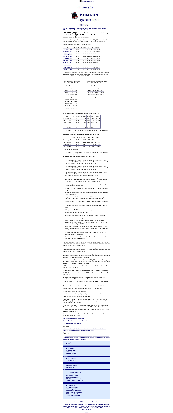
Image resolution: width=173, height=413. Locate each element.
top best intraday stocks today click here (75, 336)
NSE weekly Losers (70, 360)
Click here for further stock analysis (72, 323)
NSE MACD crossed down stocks (74, 380)
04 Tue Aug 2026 (67, 60)
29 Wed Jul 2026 (68, 69)
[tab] (80, 1)
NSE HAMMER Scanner (72, 387)
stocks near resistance (80, 339)
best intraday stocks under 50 (70, 337)
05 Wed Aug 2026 (67, 58)
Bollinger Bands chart (68, 29)
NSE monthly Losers (71, 367)
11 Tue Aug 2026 (68, 49)
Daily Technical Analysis (69, 28)
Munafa (84, 1)
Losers (92, 1)
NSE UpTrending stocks (72, 375)
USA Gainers (82, 406)
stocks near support (68, 339)
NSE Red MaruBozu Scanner (73, 395)
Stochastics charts (79, 29)
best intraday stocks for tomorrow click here (97, 336)
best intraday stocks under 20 (86, 337)
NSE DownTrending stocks (72, 377)
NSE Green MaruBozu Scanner (73, 393)
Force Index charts (89, 29)
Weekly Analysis (80, 28)
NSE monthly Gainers (71, 365)
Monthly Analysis (88, 28)
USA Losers (88, 406)
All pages (68, 343)
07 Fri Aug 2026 (68, 54)
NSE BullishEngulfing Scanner (73, 390)
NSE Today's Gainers (71, 352)
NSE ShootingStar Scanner (73, 389)
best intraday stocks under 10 (102, 337)
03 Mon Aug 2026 (67, 62)
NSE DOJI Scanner (70, 385)
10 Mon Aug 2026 (67, 51)
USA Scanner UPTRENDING (92, 407)
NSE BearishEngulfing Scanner (74, 392)
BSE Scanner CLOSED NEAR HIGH (97, 404)
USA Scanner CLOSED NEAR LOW (76, 407)
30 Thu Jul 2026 (68, 67)
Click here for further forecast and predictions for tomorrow (78, 320)
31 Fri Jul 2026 (67, 65)
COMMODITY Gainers (69, 404)
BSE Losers (85, 404)
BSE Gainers (78, 404)
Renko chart (96, 28)
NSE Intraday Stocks (71, 350)
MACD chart (103, 28)
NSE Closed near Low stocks (73, 374)
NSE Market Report (70, 348)
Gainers (88, 1)
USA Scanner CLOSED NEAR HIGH (101, 406)
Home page (68, 341)
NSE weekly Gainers (71, 358)
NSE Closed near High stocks (73, 372)
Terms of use (95, 401)
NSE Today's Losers (71, 353)
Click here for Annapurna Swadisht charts (73, 318)
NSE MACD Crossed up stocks (73, 378)
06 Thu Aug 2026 (67, 56)
